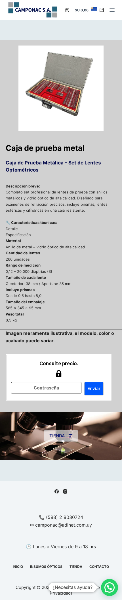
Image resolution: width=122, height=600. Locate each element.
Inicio (18, 566)
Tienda (76, 566)
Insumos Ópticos (46, 566)
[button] (109, 587)
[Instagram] (65, 491)
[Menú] (112, 10)
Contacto (99, 566)
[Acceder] (67, 10)
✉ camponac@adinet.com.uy (61, 525)
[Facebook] (56, 491)
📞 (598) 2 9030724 (61, 517)
